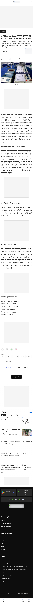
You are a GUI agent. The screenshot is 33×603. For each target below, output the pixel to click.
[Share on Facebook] (2, 349)
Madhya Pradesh (10, 367)
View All (30, 412)
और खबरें (16, 377)
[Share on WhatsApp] (11, 349)
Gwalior (16, 367)
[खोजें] (32, 2)
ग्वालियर (3, 31)
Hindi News (3, 367)
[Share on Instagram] (16, 349)
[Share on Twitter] (7, 349)
